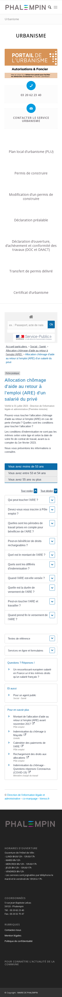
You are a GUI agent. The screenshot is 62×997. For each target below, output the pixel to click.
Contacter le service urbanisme (31, 119)
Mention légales (13, 935)
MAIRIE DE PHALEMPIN (27, 992)
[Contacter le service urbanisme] (31, 108)
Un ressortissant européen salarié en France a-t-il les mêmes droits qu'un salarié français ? (32, 673)
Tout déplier (47, 490)
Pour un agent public (24, 695)
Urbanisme (12, 19)
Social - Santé (38, 346)
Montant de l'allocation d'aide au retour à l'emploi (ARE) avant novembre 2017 (31, 720)
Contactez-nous (13, 930)
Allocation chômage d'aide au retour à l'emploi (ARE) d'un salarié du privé (30, 358)
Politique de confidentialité (19, 941)
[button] (31, 500)
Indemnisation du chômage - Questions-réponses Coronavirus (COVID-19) (32, 769)
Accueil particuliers (17, 346)
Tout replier (27, 490)
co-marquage (30, 798)
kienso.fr (44, 798)
